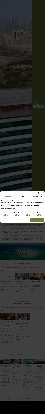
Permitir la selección (22, 219)
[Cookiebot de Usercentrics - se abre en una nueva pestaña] (38, 193)
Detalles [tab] (22, 196)
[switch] (17, 215)
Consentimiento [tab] (8, 196)
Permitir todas (37, 219)
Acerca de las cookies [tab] (37, 196)
